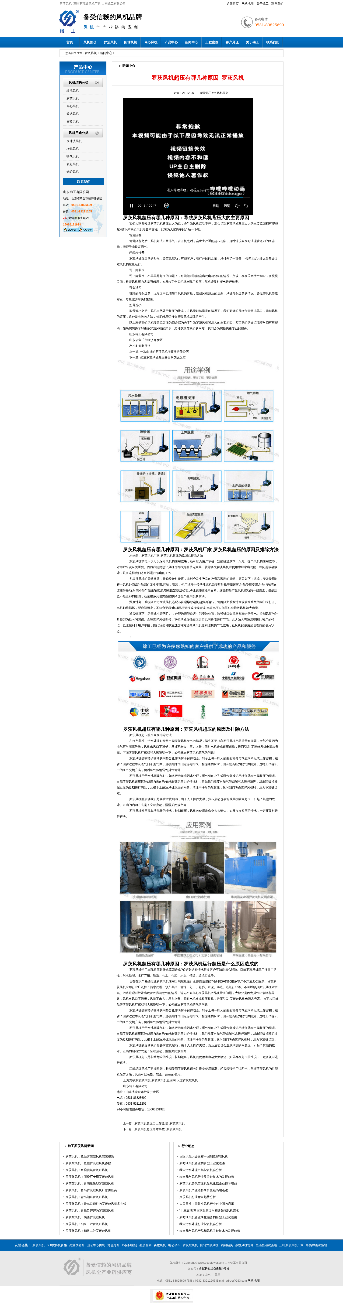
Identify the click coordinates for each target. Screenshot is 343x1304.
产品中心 (171, 42)
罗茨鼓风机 (190, 1245)
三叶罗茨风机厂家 (291, 1245)
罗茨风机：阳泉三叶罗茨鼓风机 (87, 1224)
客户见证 (232, 42)
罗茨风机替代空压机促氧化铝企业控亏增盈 (208, 1183)
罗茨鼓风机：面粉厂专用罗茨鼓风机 (90, 1176)
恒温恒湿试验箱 (266, 1245)
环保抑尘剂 (129, 1245)
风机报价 (90, 42)
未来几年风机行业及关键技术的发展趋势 (206, 1176)
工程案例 (211, 42)
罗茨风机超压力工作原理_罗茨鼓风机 (159, 1123)
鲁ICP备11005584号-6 (214, 1268)
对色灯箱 (113, 1245)
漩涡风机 (72, 114)
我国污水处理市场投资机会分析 (200, 1170)
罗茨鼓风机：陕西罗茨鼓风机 (85, 1217)
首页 (69, 42)
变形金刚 (145, 1245)
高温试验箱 (76, 1245)
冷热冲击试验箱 (316, 1245)
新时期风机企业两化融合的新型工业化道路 (208, 1217)
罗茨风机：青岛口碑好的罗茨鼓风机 (90, 1210)
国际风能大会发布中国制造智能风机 (203, 1156)
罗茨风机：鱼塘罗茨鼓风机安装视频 (90, 1156)
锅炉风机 (72, 172)
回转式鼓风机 (209, 1245)
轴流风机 (72, 90)
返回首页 (233, 3)
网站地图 (248, 3)
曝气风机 (72, 156)
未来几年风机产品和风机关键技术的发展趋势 (209, 1230)
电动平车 (174, 1245)
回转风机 (130, 42)
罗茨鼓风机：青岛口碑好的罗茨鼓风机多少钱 (96, 1203)
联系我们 (277, 3)
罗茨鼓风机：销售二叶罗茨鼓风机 (88, 1230)
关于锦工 (262, 3)
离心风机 (151, 42)
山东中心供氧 (96, 1245)
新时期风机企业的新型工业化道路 (202, 1163)
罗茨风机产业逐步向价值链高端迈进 (203, 1190)
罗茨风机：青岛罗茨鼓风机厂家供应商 (91, 1190)
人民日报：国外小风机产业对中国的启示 (206, 1203)
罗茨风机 (110, 42)
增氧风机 (72, 148)
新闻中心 (191, 42)
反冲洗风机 (74, 141)
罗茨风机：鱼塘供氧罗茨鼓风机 (87, 1170)
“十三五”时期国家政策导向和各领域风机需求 (209, 1210)
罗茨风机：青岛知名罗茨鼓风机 (87, 1197)
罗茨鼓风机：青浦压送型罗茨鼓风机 (90, 1183)
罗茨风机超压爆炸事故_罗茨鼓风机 (158, 1129)
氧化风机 (72, 164)
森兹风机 (160, 1245)
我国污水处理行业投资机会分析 (200, 1224)
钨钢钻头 (227, 1245)
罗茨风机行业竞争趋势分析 (197, 1197)
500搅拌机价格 (57, 1245)
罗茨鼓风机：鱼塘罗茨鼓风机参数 (88, 1163)
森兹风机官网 (244, 1245)
